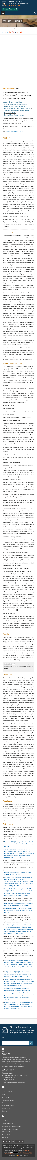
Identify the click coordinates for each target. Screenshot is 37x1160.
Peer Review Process (8, 1105)
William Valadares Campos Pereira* (16, 104)
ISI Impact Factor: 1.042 (10, 9)
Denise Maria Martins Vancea (14, 115)
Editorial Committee (8, 1100)
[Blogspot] (9, 1141)
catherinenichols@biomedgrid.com (14, 1082)
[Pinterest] (6, 1141)
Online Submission (7, 1123)
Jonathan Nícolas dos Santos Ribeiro (16, 111)
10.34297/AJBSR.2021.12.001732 (15, 131)
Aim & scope (5, 1097)
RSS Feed (5, 1137)
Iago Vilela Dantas (10, 113)
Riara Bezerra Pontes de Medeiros (15, 106)
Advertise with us (7, 1132)
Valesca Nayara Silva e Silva (12, 102)
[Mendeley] (13, 1141)
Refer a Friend (6, 1134)
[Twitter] (3, 1141)
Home (3, 29)
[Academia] (19, 1141)
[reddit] (22, 1141)
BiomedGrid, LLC (28, 1150)
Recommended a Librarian (10, 1129)
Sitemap (4, 1111)
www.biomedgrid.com (27, 1153)
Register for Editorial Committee (11, 1126)
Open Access (6, 1103)
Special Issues (6, 1108)
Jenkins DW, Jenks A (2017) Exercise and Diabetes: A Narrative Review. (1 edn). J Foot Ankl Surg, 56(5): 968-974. (18, 910)
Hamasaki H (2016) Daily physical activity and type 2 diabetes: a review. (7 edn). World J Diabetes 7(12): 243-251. (18, 844)
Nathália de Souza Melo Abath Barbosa (17, 108)
